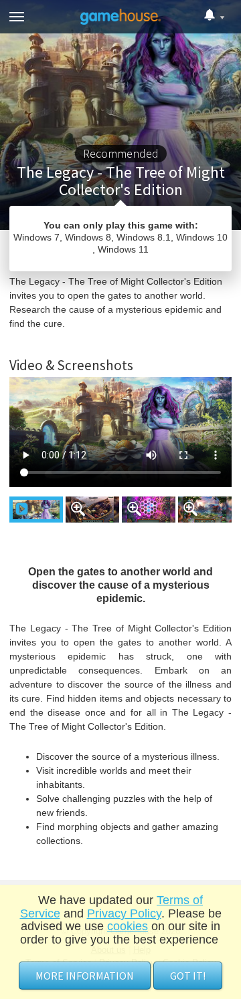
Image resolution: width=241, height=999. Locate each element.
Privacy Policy (124, 913)
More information (84, 975)
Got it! (188, 975)
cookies (127, 926)
